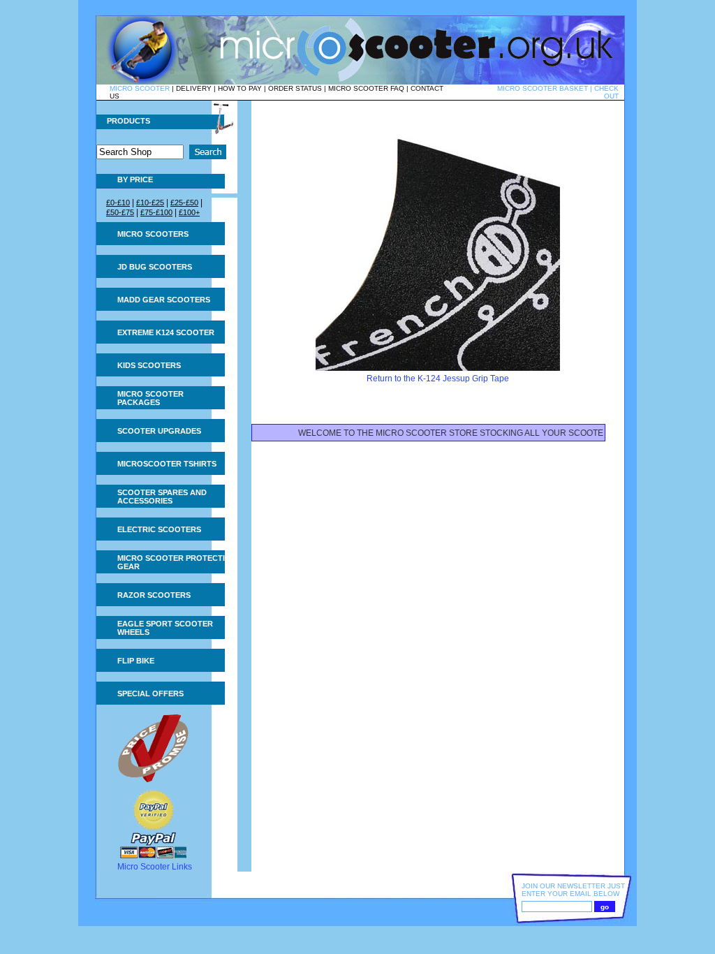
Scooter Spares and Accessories (162, 496)
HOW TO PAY (240, 88)
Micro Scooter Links (154, 867)
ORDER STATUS (295, 88)
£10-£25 (150, 202)
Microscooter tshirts (166, 464)
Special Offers (150, 693)
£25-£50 (184, 202)
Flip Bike (135, 660)
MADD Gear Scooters (163, 299)
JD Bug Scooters (154, 267)
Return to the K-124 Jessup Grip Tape (438, 378)
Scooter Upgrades (159, 431)
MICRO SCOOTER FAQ (366, 88)
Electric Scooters (159, 529)
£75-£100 (156, 212)
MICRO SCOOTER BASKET (542, 88)
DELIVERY (194, 88)
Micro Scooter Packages (150, 398)
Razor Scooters (154, 595)
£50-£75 (120, 212)
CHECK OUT (606, 92)
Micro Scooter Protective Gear (176, 562)
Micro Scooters (153, 234)
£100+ (189, 212)
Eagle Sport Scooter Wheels (165, 627)
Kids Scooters (149, 365)
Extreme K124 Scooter (165, 332)
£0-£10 (118, 202)
